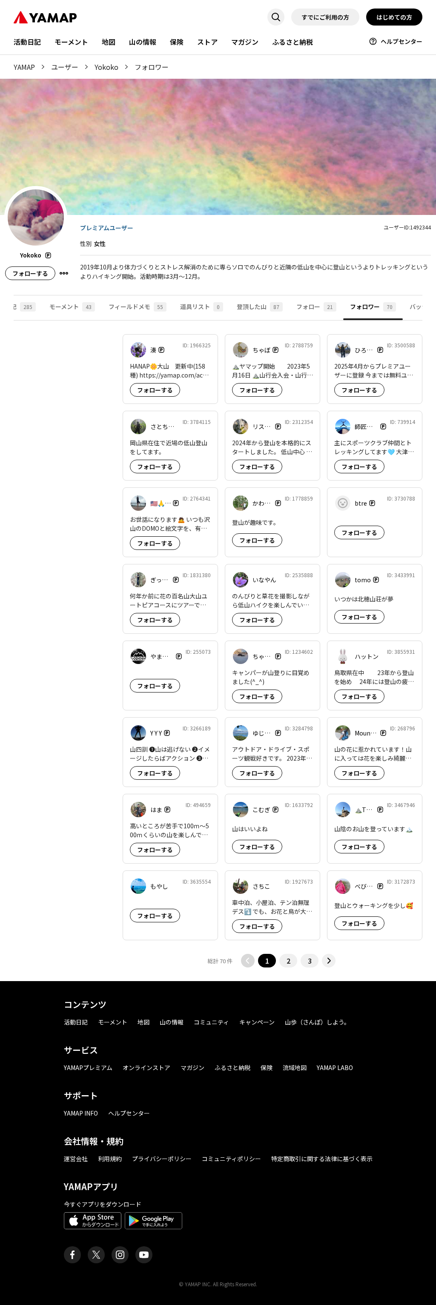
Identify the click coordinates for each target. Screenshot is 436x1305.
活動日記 (27, 42)
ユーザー (64, 67)
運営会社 (76, 1158)
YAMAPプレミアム (88, 1067)
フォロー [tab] (314, 306)
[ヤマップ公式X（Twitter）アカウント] (96, 1254)
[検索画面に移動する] (275, 17)
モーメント (71, 42)
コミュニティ (211, 1022)
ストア (207, 42)
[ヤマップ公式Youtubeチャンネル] (143, 1254)
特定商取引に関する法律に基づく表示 (322, 1158)
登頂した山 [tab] (258, 306)
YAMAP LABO (335, 1067)
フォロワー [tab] (371, 306)
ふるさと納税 (292, 42)
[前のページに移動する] (248, 960)
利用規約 (110, 1158)
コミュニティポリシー (231, 1158)
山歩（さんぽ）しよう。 (317, 1022)
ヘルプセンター (401, 41)
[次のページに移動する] (329, 960)
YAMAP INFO (81, 1113)
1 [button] (267, 961)
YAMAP (24, 67)
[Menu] (64, 273)
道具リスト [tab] (200, 306)
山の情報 (142, 42)
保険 (177, 42)
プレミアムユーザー (106, 227)
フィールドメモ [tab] (136, 306)
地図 (108, 42)
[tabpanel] (218, 650)
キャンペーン (257, 1022)
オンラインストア (146, 1067)
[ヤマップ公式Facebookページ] (72, 1254)
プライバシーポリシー (162, 1158)
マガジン (244, 42)
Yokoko (106, 67)
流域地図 (295, 1067)
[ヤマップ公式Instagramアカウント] (120, 1254)
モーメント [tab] (70, 306)
